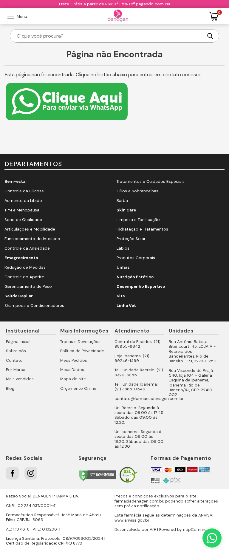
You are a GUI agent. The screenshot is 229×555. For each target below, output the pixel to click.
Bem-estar (15, 181)
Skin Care (126, 210)
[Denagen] (118, 16)
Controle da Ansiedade (27, 248)
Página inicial (18, 341)
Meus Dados (72, 369)
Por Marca (15, 369)
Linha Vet (126, 305)
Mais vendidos (20, 378)
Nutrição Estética (135, 276)
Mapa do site (73, 378)
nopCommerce (198, 529)
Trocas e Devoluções (80, 341)
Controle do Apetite (24, 276)
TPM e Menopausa (21, 210)
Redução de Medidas (25, 267)
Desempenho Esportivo (141, 286)
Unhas (123, 267)
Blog (10, 388)
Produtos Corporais (136, 257)
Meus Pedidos (73, 360)
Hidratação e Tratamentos (142, 229)
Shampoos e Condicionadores (34, 305)
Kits (121, 296)
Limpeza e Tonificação (138, 219)
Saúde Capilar (18, 296)
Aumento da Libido (23, 200)
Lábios (123, 248)
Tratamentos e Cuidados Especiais (151, 181)
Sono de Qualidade (23, 219)
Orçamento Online (78, 388)
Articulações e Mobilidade (29, 229)
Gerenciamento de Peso (28, 286)
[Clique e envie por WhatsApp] (66, 120)
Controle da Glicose (24, 191)
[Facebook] (12, 473)
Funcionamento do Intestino (32, 238)
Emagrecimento (21, 257)
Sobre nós (16, 350)
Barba (122, 200)
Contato (14, 360)
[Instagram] (30, 473)
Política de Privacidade (82, 350)
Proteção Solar (131, 238)
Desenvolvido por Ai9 (135, 529)
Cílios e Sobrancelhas (137, 191)
